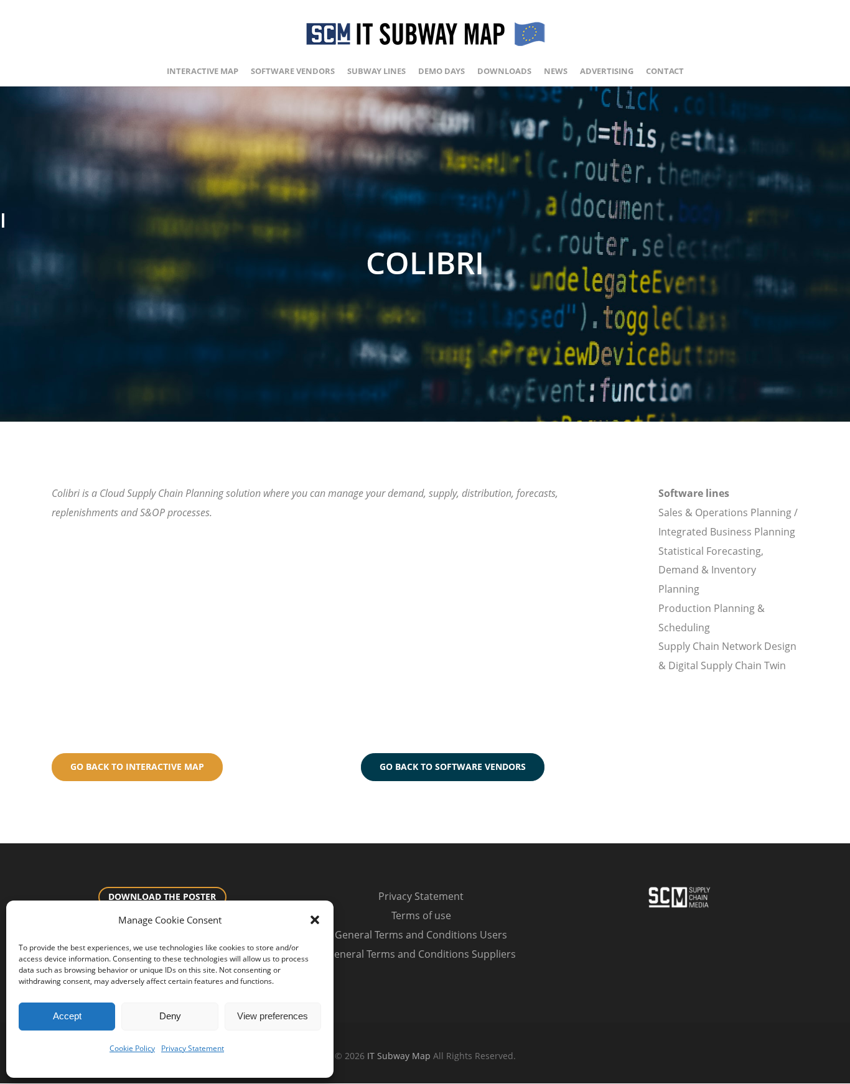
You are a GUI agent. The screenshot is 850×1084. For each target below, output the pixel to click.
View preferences (272, 1016)
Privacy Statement (192, 1048)
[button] (315, 920)
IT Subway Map (399, 1056)
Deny (170, 1016)
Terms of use (421, 915)
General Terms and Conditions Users (421, 935)
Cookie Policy (132, 1048)
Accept (67, 1016)
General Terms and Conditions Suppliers (421, 954)
